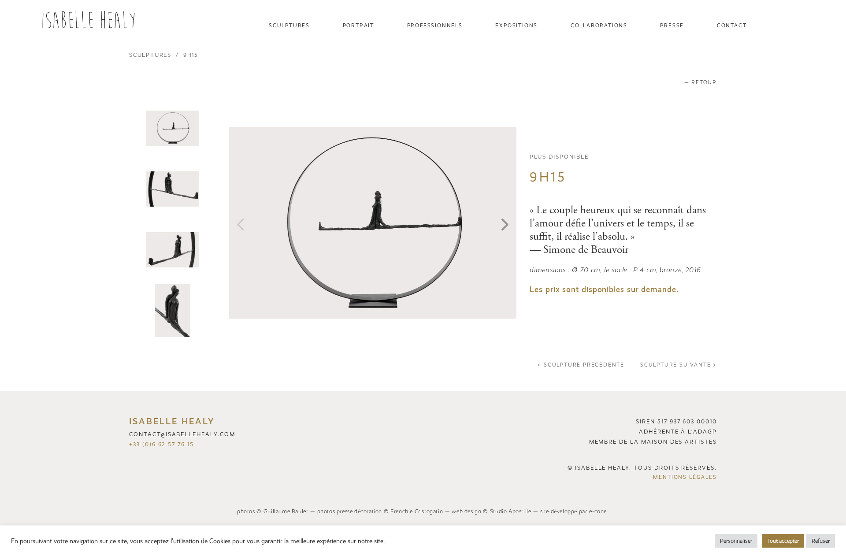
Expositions (516, 25)
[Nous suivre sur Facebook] (801, 25)
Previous (240, 223)
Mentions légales (685, 477)
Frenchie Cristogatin (416, 511)
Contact (732, 25)
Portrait (358, 25)
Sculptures (289, 25)
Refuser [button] (821, 540)
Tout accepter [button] (783, 540)
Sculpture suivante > (678, 365)
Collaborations (599, 25)
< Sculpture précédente (581, 365)
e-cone (598, 511)
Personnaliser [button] (736, 540)
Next (505, 223)
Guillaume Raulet (285, 511)
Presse (672, 25)
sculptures (150, 55)
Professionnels (435, 25)
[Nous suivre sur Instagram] (136, 460)
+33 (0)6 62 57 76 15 (161, 444)
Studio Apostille (510, 511)
